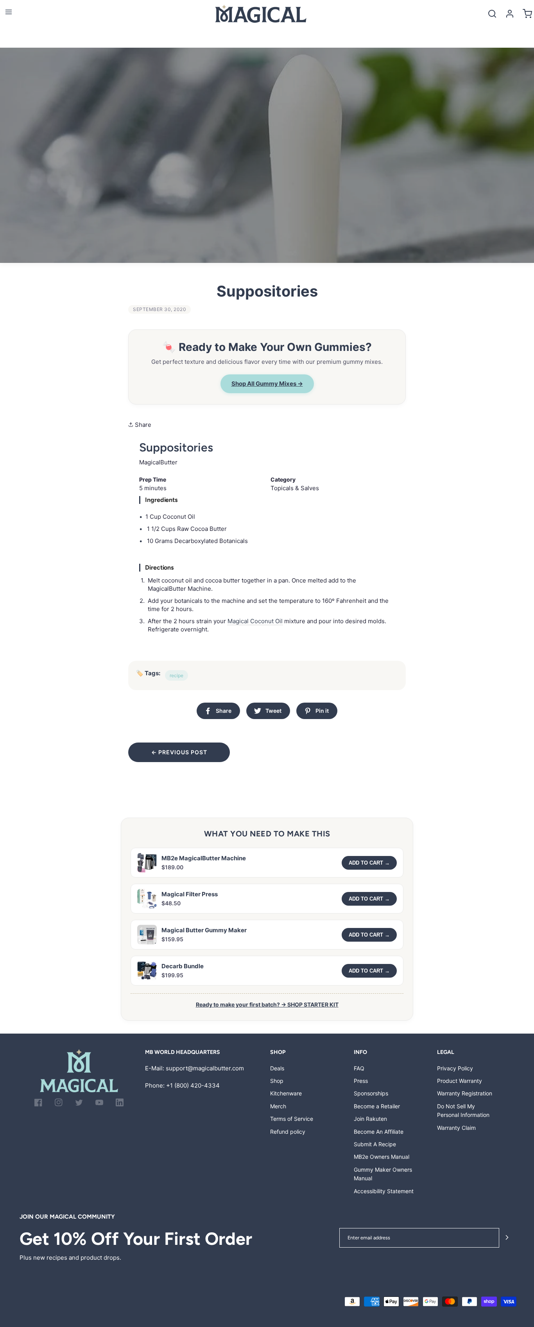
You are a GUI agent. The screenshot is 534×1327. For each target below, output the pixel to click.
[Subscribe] (507, 1238)
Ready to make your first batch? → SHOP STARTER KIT (267, 1004)
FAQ (359, 1068)
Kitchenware (286, 1093)
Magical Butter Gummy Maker (204, 930)
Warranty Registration (464, 1093)
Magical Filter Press (189, 894)
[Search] (492, 13)
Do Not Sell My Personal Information (463, 1110)
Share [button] (142, 424)
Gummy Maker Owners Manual (383, 1173)
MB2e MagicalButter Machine (203, 858)
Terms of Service (291, 1118)
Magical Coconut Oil (255, 621)
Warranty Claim (456, 1127)
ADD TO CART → (369, 863)
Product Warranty (459, 1080)
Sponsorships (371, 1093)
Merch (278, 1106)
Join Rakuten (370, 1118)
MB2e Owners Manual (381, 1156)
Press (361, 1080)
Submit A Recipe (375, 1144)
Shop (276, 1080)
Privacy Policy (455, 1068)
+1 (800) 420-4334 (193, 1085)
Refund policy (287, 1131)
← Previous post (179, 752)
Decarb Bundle (182, 966)
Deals (277, 1068)
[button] (8, 12)
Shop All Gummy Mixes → (267, 383)
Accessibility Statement (384, 1191)
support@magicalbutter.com (205, 1068)
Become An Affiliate (378, 1131)
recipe (176, 675)
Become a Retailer (377, 1106)
